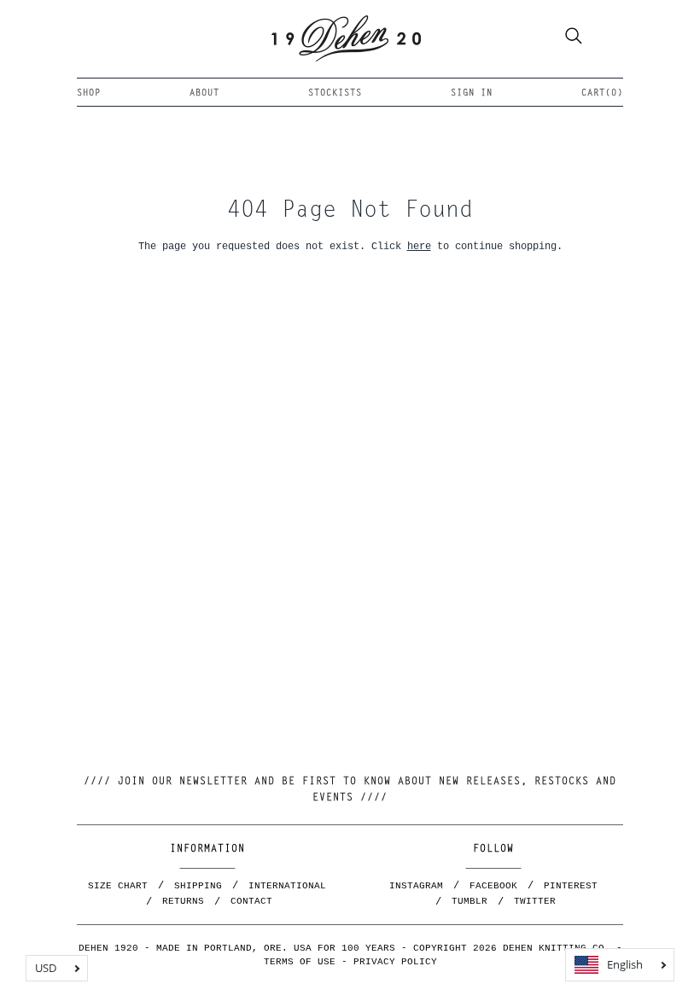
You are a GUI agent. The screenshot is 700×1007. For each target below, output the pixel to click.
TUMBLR (469, 901)
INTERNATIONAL (287, 886)
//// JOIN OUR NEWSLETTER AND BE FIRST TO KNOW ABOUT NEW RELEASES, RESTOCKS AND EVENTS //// (350, 790)
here (419, 246)
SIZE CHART (118, 886)
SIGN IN (472, 93)
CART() (602, 93)
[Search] (573, 38)
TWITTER (535, 901)
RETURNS (183, 901)
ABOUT (204, 93)
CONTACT (251, 901)
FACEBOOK (493, 886)
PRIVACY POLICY (395, 962)
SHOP (89, 93)
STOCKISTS (335, 93)
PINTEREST (571, 886)
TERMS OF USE (299, 962)
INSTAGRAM (416, 886)
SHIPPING (198, 886)
